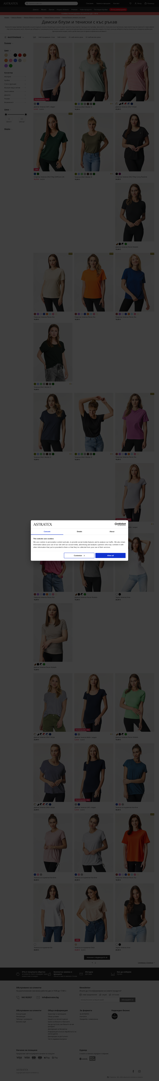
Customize (78, 555)
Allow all (110, 555)
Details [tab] (79, 531)
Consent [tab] (47, 531)
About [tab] (112, 531)
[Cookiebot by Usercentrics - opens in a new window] (116, 524)
